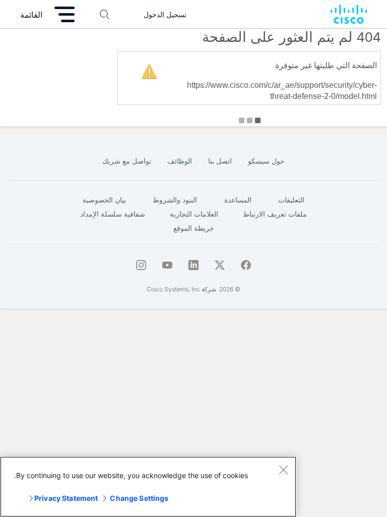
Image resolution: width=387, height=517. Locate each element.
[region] (148, 486)
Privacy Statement (66, 498)
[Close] (283, 469)
